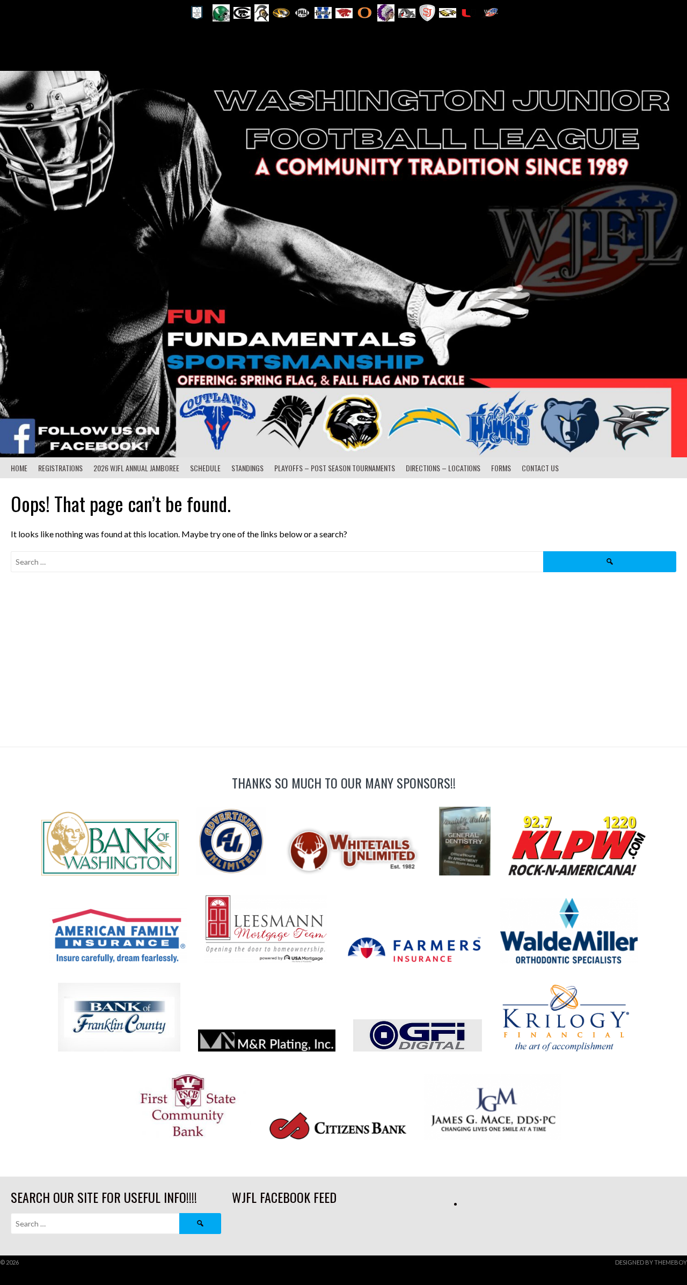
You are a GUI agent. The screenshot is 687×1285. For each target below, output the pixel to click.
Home (19, 467)
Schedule (205, 467)
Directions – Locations (443, 467)
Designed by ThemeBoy (651, 1262)
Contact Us (540, 467)
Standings (247, 467)
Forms (501, 467)
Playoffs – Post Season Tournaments (334, 467)
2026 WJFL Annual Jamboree (136, 467)
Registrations (60, 467)
